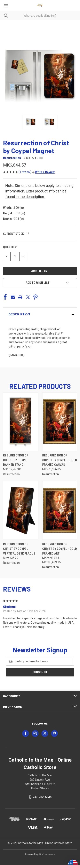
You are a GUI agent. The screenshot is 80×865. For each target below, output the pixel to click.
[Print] (20, 297)
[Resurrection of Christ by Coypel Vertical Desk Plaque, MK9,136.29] (20, 510)
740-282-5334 (42, 797)
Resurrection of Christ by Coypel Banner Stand (15, 460)
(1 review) (25, 172)
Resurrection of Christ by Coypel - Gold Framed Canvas (59, 460)
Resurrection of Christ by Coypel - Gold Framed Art (59, 548)
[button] (43, 172)
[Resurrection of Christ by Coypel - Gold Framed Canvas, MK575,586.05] (59, 421)
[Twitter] (28, 297)
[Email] (13, 297)
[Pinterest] (35, 297)
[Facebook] (5, 297)
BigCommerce (47, 854)
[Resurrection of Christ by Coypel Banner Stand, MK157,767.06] (20, 421)
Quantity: (10, 247)
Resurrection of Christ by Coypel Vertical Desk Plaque (19, 548)
